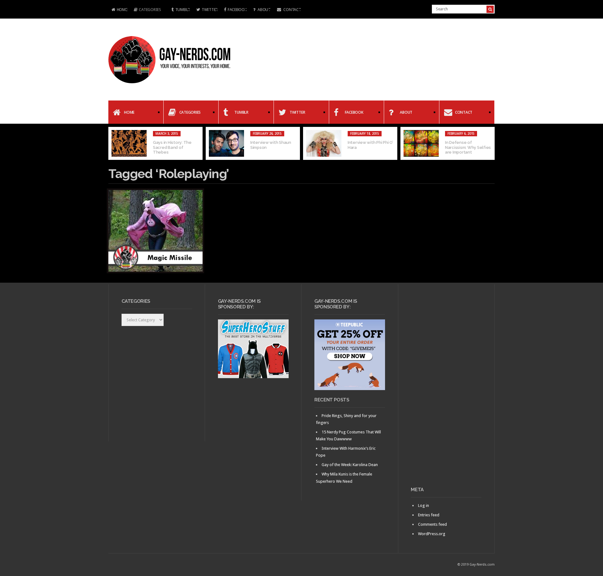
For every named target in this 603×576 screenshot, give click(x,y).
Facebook (237, 9)
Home (118, 10)
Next (490, 143)
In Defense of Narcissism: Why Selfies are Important (468, 147)
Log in (423, 505)
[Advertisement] (446, 388)
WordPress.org (431, 533)
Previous (113, 143)
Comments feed (432, 524)
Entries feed (428, 515)
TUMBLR (182, 9)
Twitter (210, 9)
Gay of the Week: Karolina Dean (350, 464)
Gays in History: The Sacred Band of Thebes (172, 147)
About (263, 9)
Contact (292, 9)
